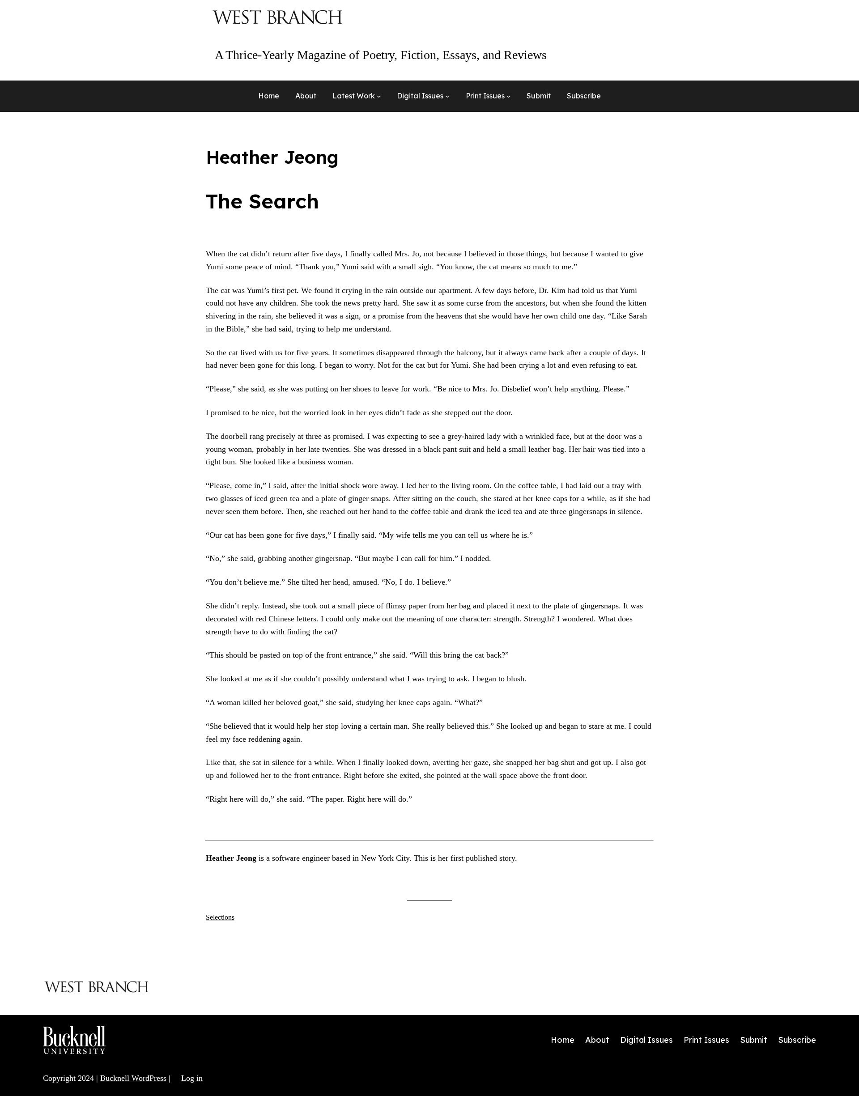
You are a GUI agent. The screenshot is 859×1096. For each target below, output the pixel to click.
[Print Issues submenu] (508, 96)
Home (268, 95)
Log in (192, 1078)
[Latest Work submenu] (379, 96)
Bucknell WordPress (133, 1078)
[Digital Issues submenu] (447, 96)
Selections (220, 917)
